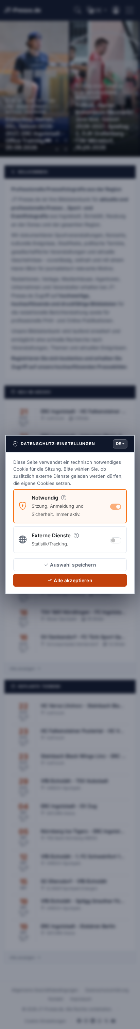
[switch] (115, 540)
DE (118, 443)
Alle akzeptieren (73, 580)
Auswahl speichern (73, 565)
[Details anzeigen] (63, 497)
